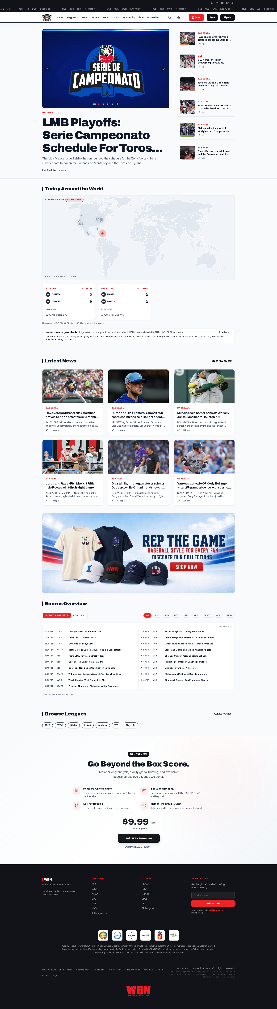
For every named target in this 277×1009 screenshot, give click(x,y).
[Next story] (164, 68)
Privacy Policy (114, 970)
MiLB (196, 615)
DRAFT (207, 615)
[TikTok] (232, 3)
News (60, 17)
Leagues (71, 17)
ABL (144, 903)
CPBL (219, 615)
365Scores (68, 694)
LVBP (144, 889)
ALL (147, 615)
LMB (186, 615)
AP (47, 430)
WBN (48, 879)
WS (116, 725)
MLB (57, 323)
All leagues (224, 714)
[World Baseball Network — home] (47, 17)
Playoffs (130, 725)
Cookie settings (49, 975)
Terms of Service (132, 970)
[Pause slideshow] (117, 104)
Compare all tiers (138, 847)
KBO (167, 615)
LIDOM (145, 884)
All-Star (102, 725)
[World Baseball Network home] (138, 991)
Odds (116, 17)
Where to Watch (101, 17)
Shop (61, 970)
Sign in (227, 17)
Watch (85, 17)
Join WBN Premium (138, 838)
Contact (159, 970)
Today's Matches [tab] (57, 615)
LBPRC (145, 894)
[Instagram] (217, 3)
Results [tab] (78, 615)
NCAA (73, 725)
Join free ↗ (224, 332)
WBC (60, 725)
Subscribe (213, 903)
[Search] (169, 17)
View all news (223, 361)
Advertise (153, 17)
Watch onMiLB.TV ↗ (57, 315)
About (141, 17)
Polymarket (99, 323)
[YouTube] (222, 3)
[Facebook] (227, 3)
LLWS (230, 615)
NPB (176, 615)
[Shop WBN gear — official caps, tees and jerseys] (138, 553)
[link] (68, 302)
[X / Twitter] (212, 3)
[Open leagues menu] (78, 17)
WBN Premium (216, 910)
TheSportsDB (73, 323)
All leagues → (99, 913)
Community (128, 17)
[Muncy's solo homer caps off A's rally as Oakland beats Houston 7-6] (204, 402)
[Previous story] (47, 68)
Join (212, 17)
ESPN (62, 323)
